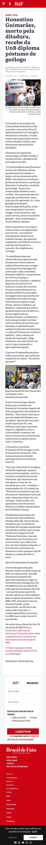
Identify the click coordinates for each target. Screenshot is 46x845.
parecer (9, 344)
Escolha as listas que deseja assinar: (20, 713)
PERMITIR (33, 837)
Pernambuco (10, 821)
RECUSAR (13, 837)
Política (10, 774)
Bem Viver (10, 785)
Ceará (8, 800)
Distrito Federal (11, 804)
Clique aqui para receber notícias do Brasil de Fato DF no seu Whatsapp (21, 650)
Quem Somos (12, 757)
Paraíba (9, 813)
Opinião (9, 792)
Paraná (9, 817)
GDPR (34, 832)
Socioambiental (12, 788)
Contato (10, 763)
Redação (34, 76)
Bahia (8, 796)
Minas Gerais (11, 808)
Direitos (10, 781)
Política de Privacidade (17, 766)
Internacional (12, 778)
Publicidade (12, 760)
